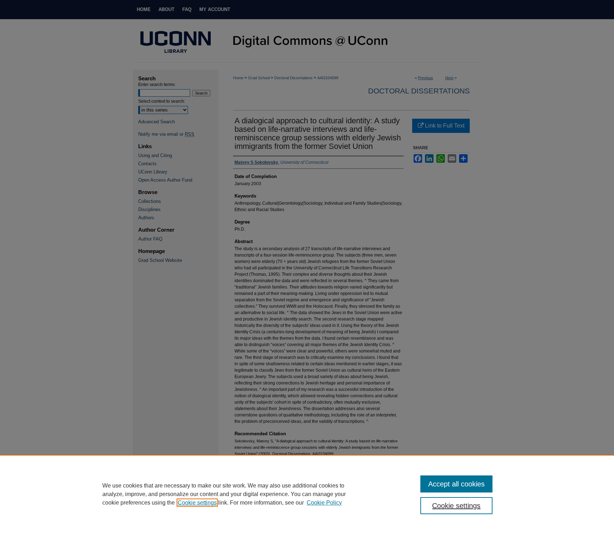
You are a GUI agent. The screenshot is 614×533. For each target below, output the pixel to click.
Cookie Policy (324, 503)
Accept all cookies (456, 484)
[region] (307, 494)
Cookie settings (197, 503)
